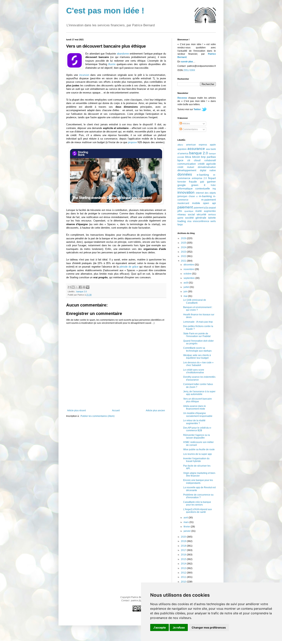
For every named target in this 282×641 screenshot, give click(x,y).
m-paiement (208, 199)
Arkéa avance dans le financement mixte (194, 407)
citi (188, 160)
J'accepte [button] (159, 627)
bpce (180, 160)
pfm (179, 210)
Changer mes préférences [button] (209, 627)
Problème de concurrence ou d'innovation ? (198, 496)
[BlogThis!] (73, 287)
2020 (184, 536)
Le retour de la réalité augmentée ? (194, 422)
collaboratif (210, 160)
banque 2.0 (81, 291)
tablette (212, 217)
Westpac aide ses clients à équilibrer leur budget (197, 356)
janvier (187, 531)
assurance (196, 149)
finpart (212, 178)
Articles (186, 123)
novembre (189, 269)
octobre (188, 273)
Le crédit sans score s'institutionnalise (193, 371)
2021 (184, 260)
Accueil (116, 410)
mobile (196, 203)
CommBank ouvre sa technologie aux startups (197, 349)
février (187, 526)
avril (186, 517)
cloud (197, 160)
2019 (184, 541)
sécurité (201, 214)
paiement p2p (201, 207)
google (181, 185)
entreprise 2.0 (199, 178)
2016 (184, 554)
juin (186, 291)
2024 (184, 247)
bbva (188, 156)
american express (196, 144)
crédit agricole (207, 163)
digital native (208, 170)
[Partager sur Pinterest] (84, 287)
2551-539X (189, 70)
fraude (193, 181)
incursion (84, 75)
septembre (189, 278)
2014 (184, 563)
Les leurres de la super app (197, 454)
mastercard (183, 203)
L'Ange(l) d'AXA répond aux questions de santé (197, 510)
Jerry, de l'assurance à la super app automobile (199, 393)
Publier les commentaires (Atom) (98, 416)
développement (186, 170)
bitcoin (196, 156)
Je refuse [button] (179, 627)
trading (181, 221)
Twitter (197, 109)
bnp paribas (208, 156)
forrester (181, 181)
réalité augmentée (205, 211)
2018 (184, 545)
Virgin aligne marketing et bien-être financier (199, 474)
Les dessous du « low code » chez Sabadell (198, 364)
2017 (184, 550)
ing (214, 188)
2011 (184, 577)
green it (198, 185)
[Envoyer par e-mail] (69, 287)
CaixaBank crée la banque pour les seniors (197, 503)
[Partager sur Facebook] (80, 287)
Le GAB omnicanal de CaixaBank (194, 301)
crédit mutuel (185, 167)
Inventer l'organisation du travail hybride (196, 460)
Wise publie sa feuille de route (199, 449)
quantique (188, 211)
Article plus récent (76, 410)
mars (186, 522)
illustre (111, 64)
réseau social (186, 214)
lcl (197, 196)
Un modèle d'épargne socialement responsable (197, 414)
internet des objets (206, 193)
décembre (189, 264)
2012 (184, 572)
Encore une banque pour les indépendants (198, 481)
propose (132, 142)
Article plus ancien (155, 410)
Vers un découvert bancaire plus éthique (197, 400)
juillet (187, 287)
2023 (184, 251)
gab (202, 181)
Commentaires (190, 129)
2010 (184, 581)
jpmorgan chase (186, 196)
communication (186, 163)
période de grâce (129, 266)
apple (213, 144)
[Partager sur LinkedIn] (88, 287)
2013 (184, 568)
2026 (184, 238)
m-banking (205, 196)
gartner (211, 181)
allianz (180, 145)
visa (189, 221)
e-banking (203, 174)
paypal (212, 207)
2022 (184, 256)
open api (209, 203)
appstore (182, 149)
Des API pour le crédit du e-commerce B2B (197, 429)
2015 (184, 559)
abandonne (123, 53)
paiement (185, 207)
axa (208, 149)
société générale (195, 217)
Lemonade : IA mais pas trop (198, 321)
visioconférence (201, 221)
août (186, 282)
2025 (184, 242)
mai (186, 296)
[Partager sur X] (77, 287)
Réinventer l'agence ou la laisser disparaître (196, 436)
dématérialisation (207, 167)
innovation (186, 192)
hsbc (213, 185)
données (184, 174)
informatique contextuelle (193, 188)
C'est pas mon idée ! (105, 10)
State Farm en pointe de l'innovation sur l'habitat (196, 335)
